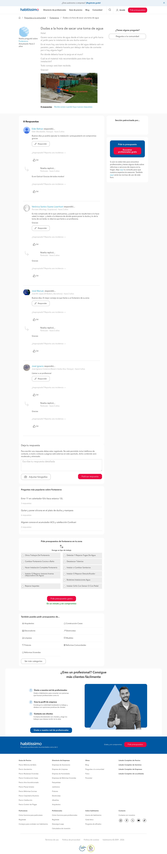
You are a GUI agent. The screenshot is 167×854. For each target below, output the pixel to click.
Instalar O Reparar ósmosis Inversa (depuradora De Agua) (39, 575)
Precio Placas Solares (26, 787)
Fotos (87, 774)
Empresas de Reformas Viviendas (64, 778)
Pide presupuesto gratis (61, 599)
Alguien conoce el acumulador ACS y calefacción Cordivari (48, 522)
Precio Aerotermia (25, 769)
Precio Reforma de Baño (27, 765)
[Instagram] (121, 820)
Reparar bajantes (32, 586)
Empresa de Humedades (61, 774)
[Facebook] (127, 820)
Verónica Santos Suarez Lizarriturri (47, 207)
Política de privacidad (71, 840)
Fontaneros (54, 18)
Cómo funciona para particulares (30, 815)
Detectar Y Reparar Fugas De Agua (81, 555)
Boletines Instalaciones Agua (78, 580)
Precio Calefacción (25, 800)
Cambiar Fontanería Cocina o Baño (39, 561)
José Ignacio (38, 366)
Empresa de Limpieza (60, 769)
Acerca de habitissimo (93, 815)
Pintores (55, 791)
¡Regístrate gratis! (93, 3)
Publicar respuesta (90, 477)
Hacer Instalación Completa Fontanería (41, 568)
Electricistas (56, 796)
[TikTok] (144, 820)
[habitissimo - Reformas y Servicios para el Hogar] (29, 10)
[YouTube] (139, 820)
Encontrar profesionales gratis (127, 151)
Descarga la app (58, 824)
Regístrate (22, 819)
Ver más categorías (33, 661)
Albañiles (55, 800)
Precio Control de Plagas (28, 804)
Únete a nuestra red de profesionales (51, 730)
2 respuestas (26, 527)
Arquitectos (56, 804)
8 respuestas (46, 107)
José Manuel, (38, 291)
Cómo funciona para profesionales (64, 815)
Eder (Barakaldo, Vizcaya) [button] (42, 132)
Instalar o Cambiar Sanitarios (79, 568)
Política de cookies (91, 840)
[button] (24, 32)
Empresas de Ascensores (61, 765)
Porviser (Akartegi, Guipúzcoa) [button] (44, 210)
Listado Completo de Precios (129, 760)
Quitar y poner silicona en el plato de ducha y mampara (47, 511)
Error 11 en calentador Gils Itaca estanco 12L (42, 499)
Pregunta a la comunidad (127, 36)
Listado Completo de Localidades (131, 774)
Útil (37, 160)
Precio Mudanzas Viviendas (28, 774)
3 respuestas (26, 503)
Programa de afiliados (93, 824)
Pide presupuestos (137, 10)
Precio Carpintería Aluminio (29, 796)
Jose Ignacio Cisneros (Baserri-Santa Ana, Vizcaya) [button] (53, 369)
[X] (133, 820)
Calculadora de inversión (61, 828)
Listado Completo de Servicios (130, 765)
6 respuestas (26, 515)
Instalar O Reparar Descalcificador (81, 574)
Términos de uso (52, 840)
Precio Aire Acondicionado (29, 782)
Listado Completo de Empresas (130, 769)
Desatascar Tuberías (75, 561)
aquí (121, 170)
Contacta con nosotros (127, 815)
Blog (87, 765)
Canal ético (89, 819)
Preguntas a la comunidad (35, 18)
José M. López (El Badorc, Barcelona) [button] (47, 294)
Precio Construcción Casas (28, 778)
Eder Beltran (37, 129)
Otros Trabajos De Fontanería (37, 555)
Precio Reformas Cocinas (28, 791)
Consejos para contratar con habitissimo (33, 824)
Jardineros (56, 787)
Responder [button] (42, 144)
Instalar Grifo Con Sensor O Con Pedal (82, 586)
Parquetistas (56, 782)
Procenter (88, 778)
